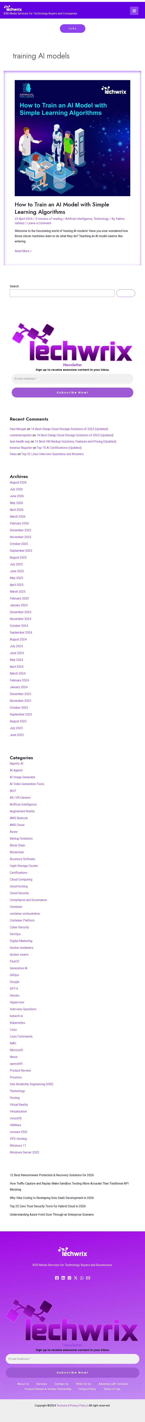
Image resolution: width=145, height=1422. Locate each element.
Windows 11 (18, 1145)
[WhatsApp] (82, 1278)
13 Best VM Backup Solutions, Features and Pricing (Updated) (75, 441)
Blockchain (17, 852)
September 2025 (21, 550)
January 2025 (19, 605)
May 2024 (16, 660)
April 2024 (16, 666)
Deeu (13, 454)
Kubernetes (17, 1023)
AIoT (13, 791)
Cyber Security (19, 927)
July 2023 (16, 728)
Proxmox (16, 1077)
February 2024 (19, 680)
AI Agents (16, 770)
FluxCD (14, 961)
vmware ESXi (18, 1132)
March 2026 (17, 516)
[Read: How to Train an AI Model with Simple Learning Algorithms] (72, 138)
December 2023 (20, 694)
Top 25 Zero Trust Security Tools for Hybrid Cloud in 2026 (48, 1206)
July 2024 (16, 646)
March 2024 (17, 673)
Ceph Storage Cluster (24, 866)
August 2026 (18, 482)
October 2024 (19, 626)
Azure (14, 832)
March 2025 (17, 591)
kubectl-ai (16, 1016)
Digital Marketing (21, 941)
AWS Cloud (17, 825)
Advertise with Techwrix (113, 1384)
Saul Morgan (18, 429)
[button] (72, 28)
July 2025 (16, 564)
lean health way (20, 441)
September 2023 (21, 714)
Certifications (18, 872)
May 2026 (16, 503)
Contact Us (62, 1384)
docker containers (21, 948)
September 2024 (21, 632)
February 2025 (19, 598)
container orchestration (25, 913)
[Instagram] (69, 1278)
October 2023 (19, 707)
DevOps (15, 934)
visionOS (16, 1118)
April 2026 (16, 510)
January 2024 (19, 687)
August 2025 (18, 557)
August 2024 (18, 639)
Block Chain (17, 845)
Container (16, 907)
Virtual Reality (19, 1104)
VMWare (15, 1125)
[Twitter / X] (76, 1278)
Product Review (20, 1070)
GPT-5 (14, 988)
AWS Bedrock (19, 818)
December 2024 (20, 612)
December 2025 (20, 530)
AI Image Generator (22, 777)
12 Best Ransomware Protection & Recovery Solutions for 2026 (52, 1175)
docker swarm (19, 954)
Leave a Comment (39, 223)
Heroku (14, 995)
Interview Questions (23, 1009)
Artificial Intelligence (78, 219)
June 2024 (17, 653)
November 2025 (20, 537)
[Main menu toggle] (134, 11)
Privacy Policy (87, 1389)
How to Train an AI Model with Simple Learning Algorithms (62, 208)
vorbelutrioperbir (21, 435)
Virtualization (18, 1111)
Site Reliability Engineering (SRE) (31, 1084)
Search (14, 286)
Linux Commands (21, 1036)
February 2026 (19, 523)
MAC (13, 1043)
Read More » (23, 250)
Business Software (22, 859)
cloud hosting (19, 886)
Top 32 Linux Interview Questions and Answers (53, 454)
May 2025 (16, 578)
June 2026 (17, 496)
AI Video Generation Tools (27, 784)
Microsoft (16, 1050)
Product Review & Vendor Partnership (48, 1389)
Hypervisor (17, 1002)
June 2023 (17, 735)
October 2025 (19, 544)
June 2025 (17, 571)
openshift (16, 1064)
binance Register (21, 448)
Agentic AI (16, 763)
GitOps (14, 975)
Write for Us (83, 1384)
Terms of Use (111, 1389)
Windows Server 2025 (24, 1152)
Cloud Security (19, 893)
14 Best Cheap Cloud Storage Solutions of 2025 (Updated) (69, 429)
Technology (101, 219)
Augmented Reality (22, 811)
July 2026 (16, 489)
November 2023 (20, 701)
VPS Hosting (18, 1139)
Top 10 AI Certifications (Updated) (59, 448)
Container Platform (22, 920)
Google (14, 982)
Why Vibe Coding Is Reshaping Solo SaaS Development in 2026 (52, 1198)
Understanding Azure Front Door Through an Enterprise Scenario (52, 1214)
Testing (15, 1098)
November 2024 (20, 619)
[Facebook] (57, 1278)
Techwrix (61, 1405)
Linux (13, 1029)
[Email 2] (88, 1278)
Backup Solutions (21, 838)
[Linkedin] (63, 1278)
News (14, 1057)
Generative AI (19, 968)
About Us (23, 1384)
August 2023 (18, 721)
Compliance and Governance (28, 900)
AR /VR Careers (20, 797)
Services (41, 1384)
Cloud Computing (21, 879)
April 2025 (16, 585)
